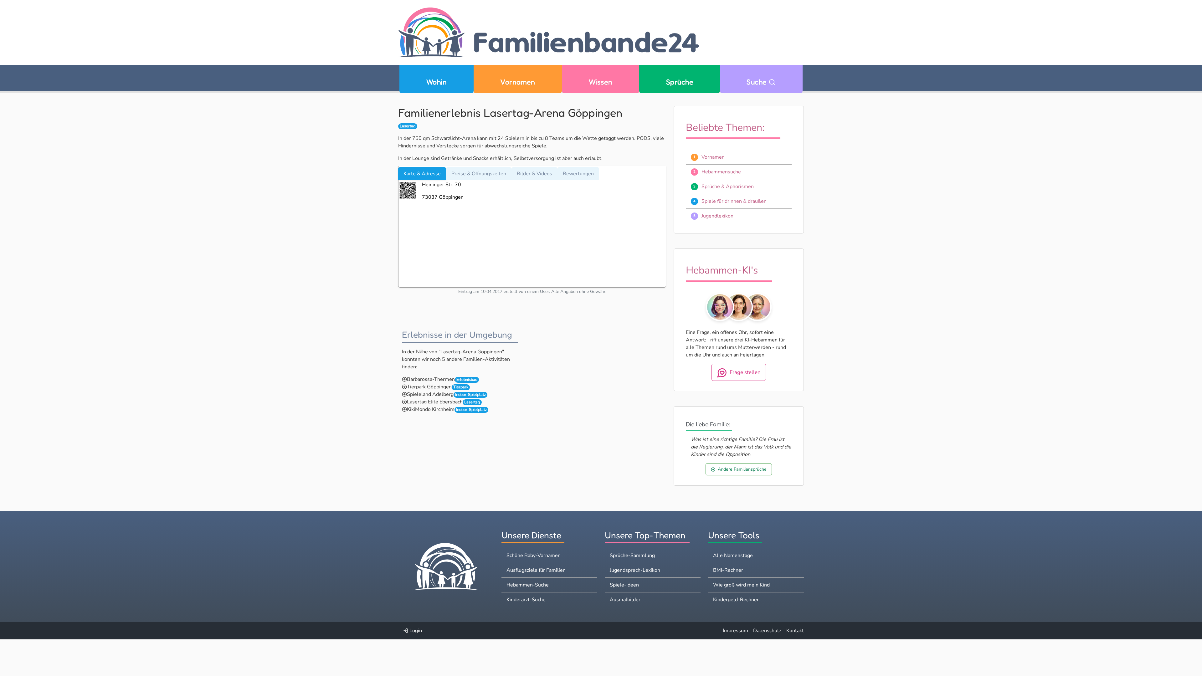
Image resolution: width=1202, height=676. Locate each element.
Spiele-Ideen (624, 584)
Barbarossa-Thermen (431, 379)
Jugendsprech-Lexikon (635, 570)
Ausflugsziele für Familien (536, 570)
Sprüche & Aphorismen (727, 186)
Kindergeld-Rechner (736, 599)
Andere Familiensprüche (742, 469)
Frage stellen (745, 372)
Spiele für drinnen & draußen (734, 201)
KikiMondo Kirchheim (431, 409)
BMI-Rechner (728, 570)
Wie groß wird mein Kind (741, 584)
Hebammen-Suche (527, 584)
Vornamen (517, 82)
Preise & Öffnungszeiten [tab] (478, 173)
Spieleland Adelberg (430, 394)
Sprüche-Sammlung (632, 555)
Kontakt (795, 630)
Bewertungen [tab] (578, 173)
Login (415, 630)
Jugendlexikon (717, 216)
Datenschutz (767, 630)
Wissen (601, 82)
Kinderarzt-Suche (526, 599)
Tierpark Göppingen (429, 386)
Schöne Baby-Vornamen (533, 555)
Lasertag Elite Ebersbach (435, 401)
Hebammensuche (721, 171)
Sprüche (679, 82)
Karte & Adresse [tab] (422, 173)
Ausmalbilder (625, 599)
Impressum (735, 630)
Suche (757, 82)
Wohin (436, 82)
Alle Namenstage (733, 555)
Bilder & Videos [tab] (534, 173)
